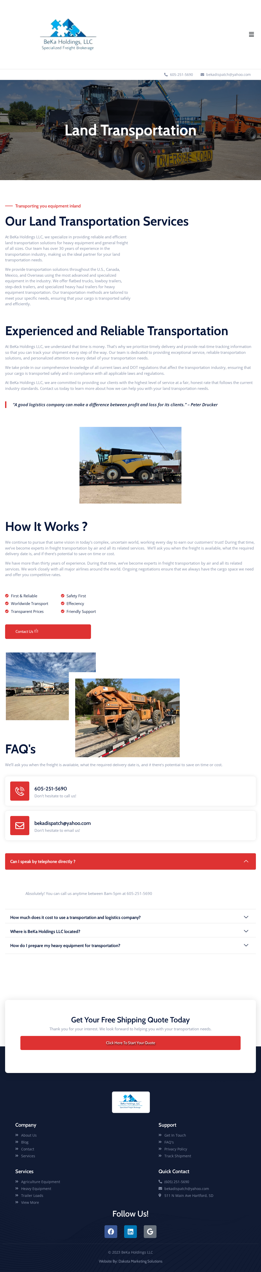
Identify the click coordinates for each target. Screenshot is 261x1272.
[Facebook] (111, 1231)
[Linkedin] (130, 1231)
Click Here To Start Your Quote (130, 1043)
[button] (251, 34)
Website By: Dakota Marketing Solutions (130, 1261)
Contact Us (24, 631)
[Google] (150, 1231)
